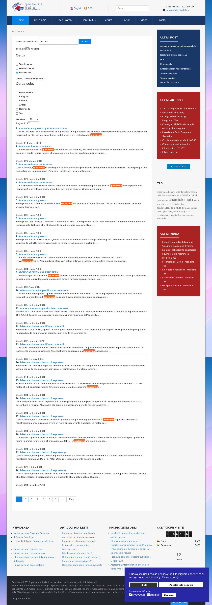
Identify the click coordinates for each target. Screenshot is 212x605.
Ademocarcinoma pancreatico (35, 146)
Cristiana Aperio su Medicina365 (179, 140)
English (77, 8)
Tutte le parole (25, 64)
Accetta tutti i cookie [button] (181, 585)
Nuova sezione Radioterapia (28, 549)
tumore (177, 207)
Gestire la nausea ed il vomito (177, 246)
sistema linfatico (177, 204)
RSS (90, 8)
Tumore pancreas (168, 73)
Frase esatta (25, 72)
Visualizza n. (21, 119)
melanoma (176, 195)
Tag (21, 113)
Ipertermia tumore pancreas (173, 55)
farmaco (186, 208)
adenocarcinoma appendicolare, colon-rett (44, 290)
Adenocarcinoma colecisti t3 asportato (42, 362)
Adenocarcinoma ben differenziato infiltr (42, 326)
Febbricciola (166, 64)
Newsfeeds (24, 109)
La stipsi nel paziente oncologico (179, 250)
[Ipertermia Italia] (27, 7)
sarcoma (161, 192)
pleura (196, 200)
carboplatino (171, 192)
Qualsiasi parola (26, 68)
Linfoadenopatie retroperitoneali (175, 69)
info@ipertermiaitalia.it (177, 10)
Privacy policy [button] (170, 577)
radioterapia (165, 207)
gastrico (165, 204)
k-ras (159, 204)
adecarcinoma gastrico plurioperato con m (43, 128)
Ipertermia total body (173, 112)
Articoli (22, 105)
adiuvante (161, 218)
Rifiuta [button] (143, 585)
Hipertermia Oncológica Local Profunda (131, 545)
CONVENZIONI (178, 166)
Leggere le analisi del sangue (177, 242)
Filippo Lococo (170, 152)
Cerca (85, 41)
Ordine (19, 79)
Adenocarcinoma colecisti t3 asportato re (43, 470)
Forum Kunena (26, 92)
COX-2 (185, 195)
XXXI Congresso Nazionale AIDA (179, 108)
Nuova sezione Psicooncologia (30, 553)
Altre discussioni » (169, 82)
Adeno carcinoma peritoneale (35, 164)
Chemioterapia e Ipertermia (124, 541)
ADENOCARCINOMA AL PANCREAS (38, 272)
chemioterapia (181, 199)
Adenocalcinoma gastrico (32, 200)
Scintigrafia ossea (186, 215)
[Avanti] (63, 499)
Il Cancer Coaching (24, 537)
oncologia (182, 211)
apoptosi (193, 195)
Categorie (23, 96)
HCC (162, 59)
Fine (71, 499)
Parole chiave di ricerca (27, 41)
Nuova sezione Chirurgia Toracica (31, 533)
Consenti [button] (169, 595)
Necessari (138, 594)
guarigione (162, 200)
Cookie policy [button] (152, 577)
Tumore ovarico (167, 78)
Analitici (155, 594)
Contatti (23, 101)
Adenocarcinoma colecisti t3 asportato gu (43, 452)
